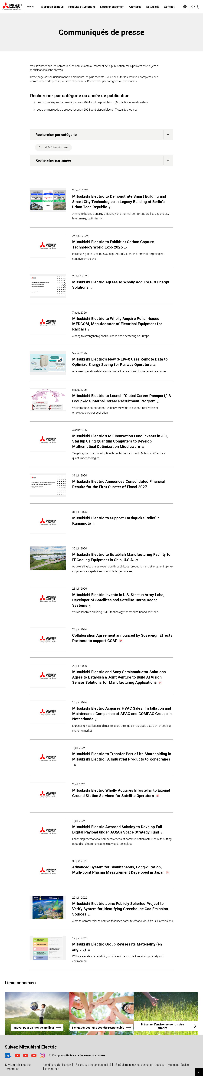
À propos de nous (52, 6)
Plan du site (52, 1068)
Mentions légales (178, 1064)
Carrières (135, 6)
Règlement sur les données (135, 1064)
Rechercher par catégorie (56, 135)
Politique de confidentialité (94, 1064)
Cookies (159, 1064)
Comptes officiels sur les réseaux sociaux (78, 1055)
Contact (169, 6)
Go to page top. (199, 1072)
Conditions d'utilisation (57, 1064)
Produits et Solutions (81, 6)
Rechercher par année (53, 160)
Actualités (152, 6)
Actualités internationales (53, 147)
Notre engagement (112, 6)
